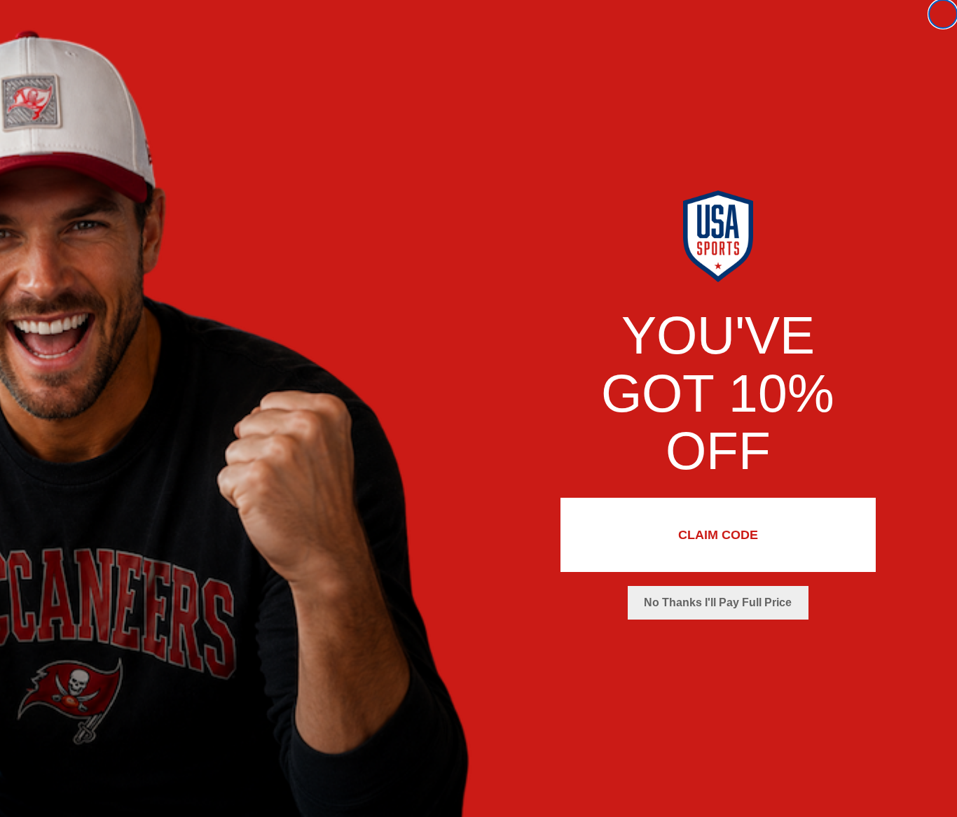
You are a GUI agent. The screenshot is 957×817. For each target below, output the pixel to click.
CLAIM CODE (718, 535)
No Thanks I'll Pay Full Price (718, 602)
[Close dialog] (943, 14)
